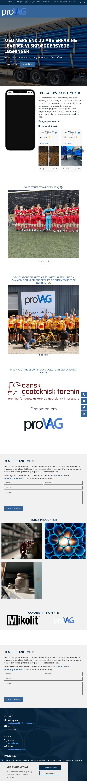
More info (10, 777)
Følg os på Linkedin (49, 126)
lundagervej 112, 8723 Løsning (21, 723)
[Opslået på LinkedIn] (56, 132)
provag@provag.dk (27, 2)
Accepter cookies (50, 767)
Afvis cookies (50, 773)
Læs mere (9, 59)
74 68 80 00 (10, 2)
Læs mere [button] (44, 143)
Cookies (2, 760)
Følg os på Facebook (49, 121)
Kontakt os (28, 59)
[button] (38, 151)
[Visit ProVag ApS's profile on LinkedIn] (42, 133)
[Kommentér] (46, 169)
